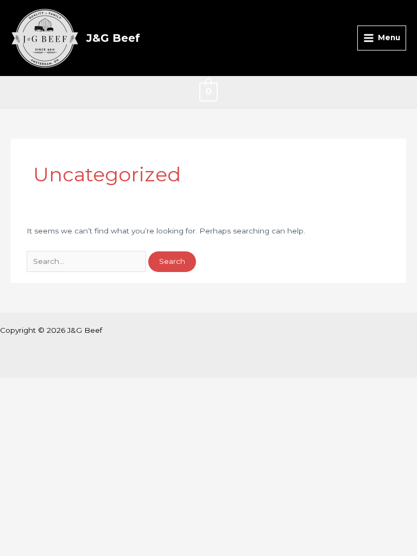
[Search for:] (87, 261)
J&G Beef (113, 38)
